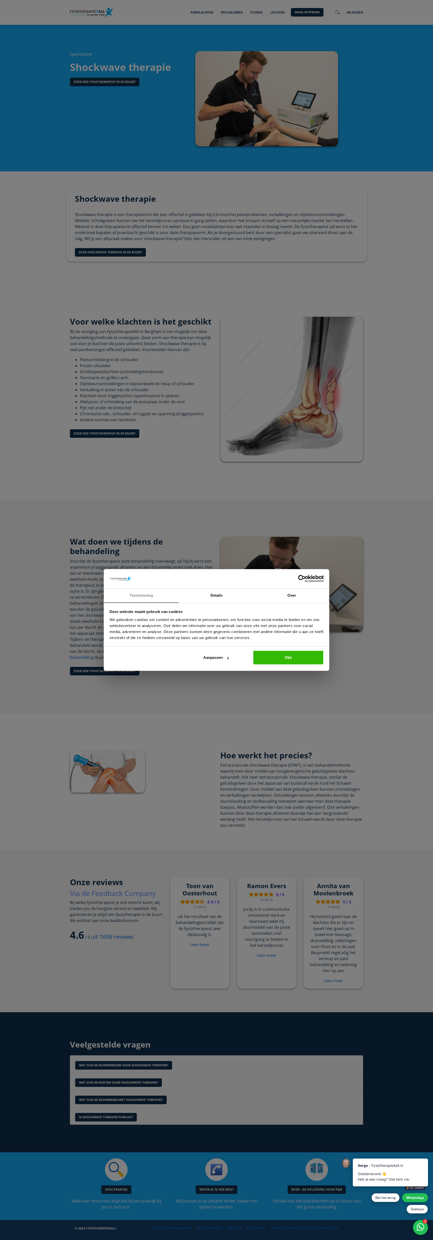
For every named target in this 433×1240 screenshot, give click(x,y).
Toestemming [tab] (141, 595)
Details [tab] (216, 595)
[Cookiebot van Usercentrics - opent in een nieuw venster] (302, 579)
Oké (288, 657)
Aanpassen (213, 657)
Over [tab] (291, 595)
